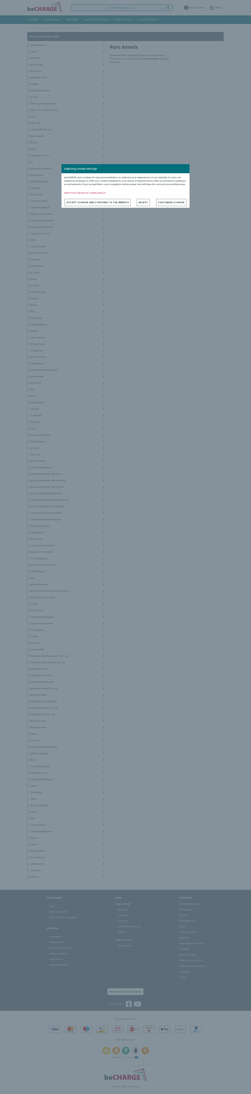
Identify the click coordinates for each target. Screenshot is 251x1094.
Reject (143, 202)
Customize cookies (171, 202)
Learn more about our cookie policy (84, 192)
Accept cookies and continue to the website (97, 202)
